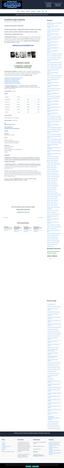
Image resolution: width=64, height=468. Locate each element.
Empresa (3, 443)
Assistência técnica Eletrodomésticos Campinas (13, 77)
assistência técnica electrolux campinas (53, 339)
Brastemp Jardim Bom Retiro (52, 172)
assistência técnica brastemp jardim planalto (54, 321)
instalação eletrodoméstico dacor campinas (53, 390)
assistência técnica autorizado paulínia (53, 309)
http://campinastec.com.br (9, 124)
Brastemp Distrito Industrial (52, 244)
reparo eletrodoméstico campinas (53, 421)
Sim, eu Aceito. (28, 466)
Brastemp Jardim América (52, 202)
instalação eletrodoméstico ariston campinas (54, 385)
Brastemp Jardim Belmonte (52, 178)
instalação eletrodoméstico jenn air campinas (54, 397)
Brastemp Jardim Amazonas (52, 203)
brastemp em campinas (52, 371)
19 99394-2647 (45, 14)
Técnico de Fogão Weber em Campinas (54, 62)
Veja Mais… (20, 451)
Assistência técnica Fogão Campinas (11, 80)
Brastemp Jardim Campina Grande (53, 163)
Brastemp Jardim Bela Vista (52, 180)
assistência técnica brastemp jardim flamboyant (54, 318)
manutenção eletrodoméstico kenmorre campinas (54, 418)
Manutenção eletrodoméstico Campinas (18, 228)
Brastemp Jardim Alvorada (52, 205)
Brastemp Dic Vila (50, 246)
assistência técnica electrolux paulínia (53, 342)
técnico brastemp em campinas (53, 426)
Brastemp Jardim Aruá (51, 191)
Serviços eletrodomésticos (8, 227)
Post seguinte (41, 217)
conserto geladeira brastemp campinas (53, 376)
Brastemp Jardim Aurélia (51, 187)
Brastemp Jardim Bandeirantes (53, 185)
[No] (62, 465)
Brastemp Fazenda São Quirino (53, 235)
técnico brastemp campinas (52, 423)
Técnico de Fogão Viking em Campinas (54, 64)
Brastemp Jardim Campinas (52, 162)
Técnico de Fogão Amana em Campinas (54, 139)
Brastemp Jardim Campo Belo (52, 158)
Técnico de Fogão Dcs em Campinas (54, 116)
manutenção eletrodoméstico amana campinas (54, 410)
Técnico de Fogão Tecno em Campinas (54, 65)
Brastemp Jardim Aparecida (52, 192)
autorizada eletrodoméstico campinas (54, 367)
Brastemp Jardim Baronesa (52, 183)
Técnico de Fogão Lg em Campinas (53, 77)
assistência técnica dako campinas (53, 335)
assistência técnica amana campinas (54, 306)
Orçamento (4, 447)
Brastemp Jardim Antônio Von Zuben (54, 194)
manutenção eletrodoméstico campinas (53, 414)
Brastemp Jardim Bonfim (51, 169)
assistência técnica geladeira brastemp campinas (53, 350)
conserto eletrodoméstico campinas (53, 373)
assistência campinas (51, 304)
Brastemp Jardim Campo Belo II (53, 156)
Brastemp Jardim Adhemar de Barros (54, 226)
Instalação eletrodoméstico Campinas (28, 228)
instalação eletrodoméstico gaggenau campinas (54, 394)
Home (3, 442)
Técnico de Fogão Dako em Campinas (54, 117)
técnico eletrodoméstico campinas (54, 428)
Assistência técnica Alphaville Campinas (37, 228)
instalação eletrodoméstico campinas (54, 387)
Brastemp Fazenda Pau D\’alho (52, 238)
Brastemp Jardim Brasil (51, 165)
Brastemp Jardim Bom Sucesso (53, 171)
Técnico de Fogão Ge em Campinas (53, 96)
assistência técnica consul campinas (54, 331)
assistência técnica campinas (53, 329)
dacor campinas (50, 378)
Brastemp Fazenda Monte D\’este (53, 240)
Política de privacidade (6, 446)
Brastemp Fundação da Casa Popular (54, 233)
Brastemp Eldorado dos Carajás (53, 242)
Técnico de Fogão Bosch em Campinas (54, 127)
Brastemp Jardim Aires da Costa (53, 214)
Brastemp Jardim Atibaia (51, 189)
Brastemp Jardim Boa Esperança (53, 174)
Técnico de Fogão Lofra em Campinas (54, 75)
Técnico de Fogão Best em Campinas (54, 129)
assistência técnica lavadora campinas (53, 360)
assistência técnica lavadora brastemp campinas (53, 357)
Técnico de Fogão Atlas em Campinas (54, 55)
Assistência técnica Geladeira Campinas (12, 79)
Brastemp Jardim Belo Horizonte (53, 176)
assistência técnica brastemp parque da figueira (54, 325)
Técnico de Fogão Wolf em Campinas (54, 57)
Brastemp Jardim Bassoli (51, 182)
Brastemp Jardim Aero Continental (53, 224)
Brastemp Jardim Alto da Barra (53, 210)
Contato (3, 448)
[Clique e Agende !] (55, 278)
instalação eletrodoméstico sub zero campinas (54, 407)
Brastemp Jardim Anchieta (52, 198)
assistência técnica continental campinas (54, 333)
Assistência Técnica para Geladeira (53, 29)
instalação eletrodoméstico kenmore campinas (54, 400)
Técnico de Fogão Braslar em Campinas (54, 53)
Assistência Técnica (7, 229)
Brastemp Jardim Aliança (51, 212)
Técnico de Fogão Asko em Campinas (54, 134)
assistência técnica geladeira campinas (53, 354)
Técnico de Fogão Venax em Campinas (54, 142)
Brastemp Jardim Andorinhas (52, 196)
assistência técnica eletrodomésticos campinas (54, 345)
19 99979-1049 (25, 457)
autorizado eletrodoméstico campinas (54, 369)
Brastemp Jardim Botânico (52, 167)
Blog (3, 450)
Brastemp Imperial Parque (52, 228)
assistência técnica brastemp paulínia (54, 327)
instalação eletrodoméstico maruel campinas (54, 404)
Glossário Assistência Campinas (8, 451)
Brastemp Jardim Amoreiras (52, 200)
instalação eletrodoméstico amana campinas (54, 382)
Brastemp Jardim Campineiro (52, 160)
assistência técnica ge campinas (53, 347)
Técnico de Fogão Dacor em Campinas (54, 119)
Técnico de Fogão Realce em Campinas (54, 36)
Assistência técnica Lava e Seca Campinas (12, 83)
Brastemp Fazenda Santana (52, 237)
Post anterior (5, 217)
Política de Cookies (35, 466)
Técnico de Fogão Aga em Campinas (54, 140)
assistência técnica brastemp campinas (53, 315)
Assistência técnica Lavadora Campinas (11, 81)
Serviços (3, 444)
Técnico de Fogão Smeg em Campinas (54, 67)
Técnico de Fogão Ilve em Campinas (54, 88)
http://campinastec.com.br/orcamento (12, 128)
